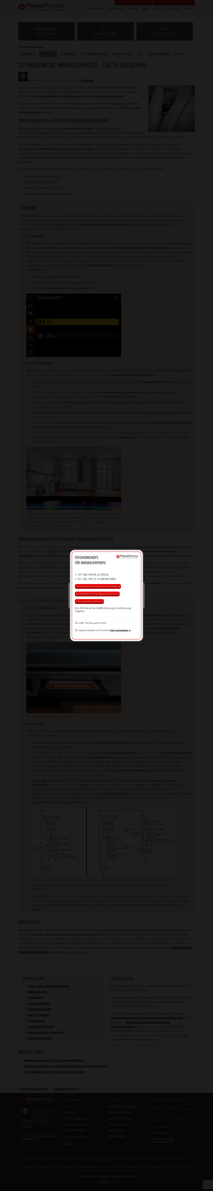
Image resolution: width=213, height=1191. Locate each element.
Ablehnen (106, 600)
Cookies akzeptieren (82, 600)
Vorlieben (130, 600)
